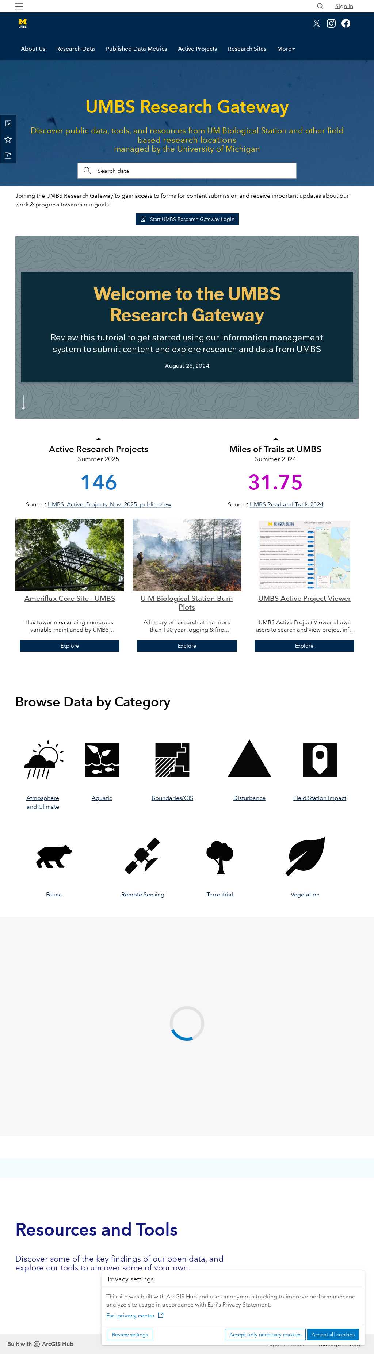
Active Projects (197, 48)
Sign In (344, 6)
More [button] (284, 48)
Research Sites (247, 48)
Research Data (75, 48)
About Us (33, 48)
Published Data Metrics (136, 48)
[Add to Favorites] (8, 139)
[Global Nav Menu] (19, 6)
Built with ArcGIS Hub (40, 1343)
